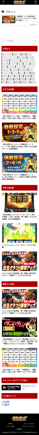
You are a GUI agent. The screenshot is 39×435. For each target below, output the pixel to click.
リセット (21, 72)
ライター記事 (10, 426)
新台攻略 (10, 79)
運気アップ (33, 82)
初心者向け (5, 75)
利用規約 (19, 429)
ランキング (15, 72)
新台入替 (4, 79)
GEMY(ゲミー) (16, 54)
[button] (35, 41)
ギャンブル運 (5, 63)
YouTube (29, 54)
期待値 (32, 79)
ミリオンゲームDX (7, 72)
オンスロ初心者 (22, 57)
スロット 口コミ (6, 69)
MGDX (23, 54)
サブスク (20, 63)
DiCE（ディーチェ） (7, 54)
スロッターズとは (29, 423)
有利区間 (22, 79)
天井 (21, 75)
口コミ (16, 75)
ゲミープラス (13, 63)
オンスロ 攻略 (6, 60)
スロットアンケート (29, 66)
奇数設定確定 (27, 75)
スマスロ (4, 66)
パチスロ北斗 (14, 69)
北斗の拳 (11, 75)
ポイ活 (30, 69)
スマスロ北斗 (11, 66)
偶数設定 (33, 72)
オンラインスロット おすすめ (28, 60)
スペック (33, 63)
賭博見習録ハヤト (25, 82)
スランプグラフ (19, 66)
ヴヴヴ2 (27, 72)
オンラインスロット (15, 60)
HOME (10, 423)
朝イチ (27, 79)
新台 (33, 75)
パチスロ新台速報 (23, 69)
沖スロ (4, 82)
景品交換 (16, 79)
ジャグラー (26, 63)
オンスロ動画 (30, 57)
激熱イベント (10, 82)
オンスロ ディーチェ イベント (10, 57)
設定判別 (17, 82)
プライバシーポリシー (28, 426)
